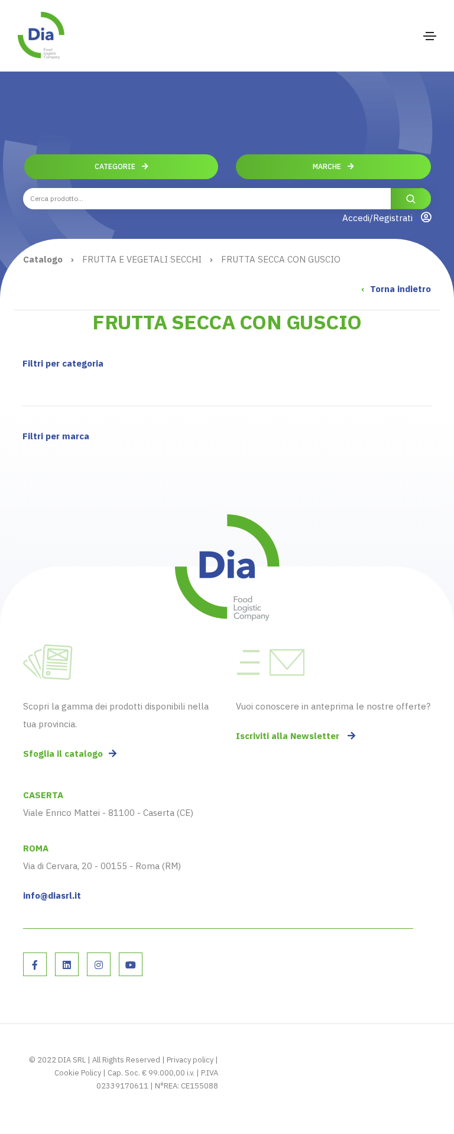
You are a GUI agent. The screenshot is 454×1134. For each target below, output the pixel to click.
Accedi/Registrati (378, 217)
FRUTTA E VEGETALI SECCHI (142, 259)
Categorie (116, 166)
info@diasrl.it (52, 895)
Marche (328, 166)
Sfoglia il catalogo (63, 753)
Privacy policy (190, 1060)
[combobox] (227, 198)
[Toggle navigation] (429, 36)
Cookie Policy (77, 1073)
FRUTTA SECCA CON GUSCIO (280, 259)
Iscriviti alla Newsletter (289, 735)
